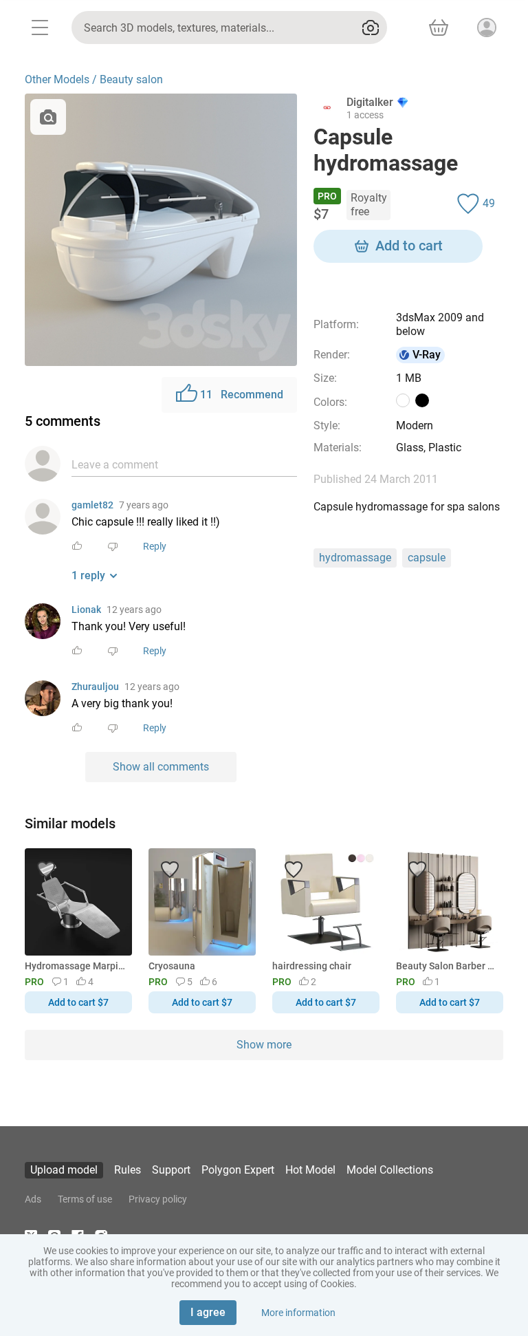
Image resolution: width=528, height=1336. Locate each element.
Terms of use (85, 1199)
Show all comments (161, 766)
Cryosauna (171, 965)
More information (298, 1312)
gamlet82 (92, 504)
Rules (127, 1169)
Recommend (241, 394)
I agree (208, 1312)
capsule (427, 557)
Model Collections (389, 1169)
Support (171, 1169)
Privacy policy (158, 1199)
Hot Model (310, 1169)
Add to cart (409, 245)
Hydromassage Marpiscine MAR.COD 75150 (76, 965)
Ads (33, 1199)
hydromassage (355, 557)
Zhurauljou (95, 686)
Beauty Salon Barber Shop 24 (447, 965)
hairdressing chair (311, 965)
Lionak (86, 609)
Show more (264, 1044)
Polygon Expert (237, 1169)
